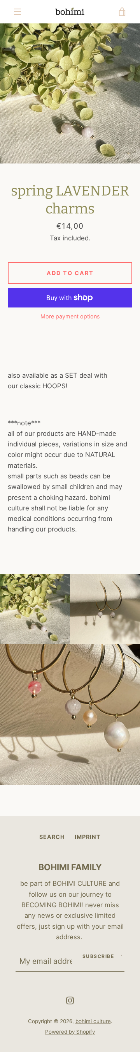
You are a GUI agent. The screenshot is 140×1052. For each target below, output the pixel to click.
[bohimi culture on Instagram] (70, 1000)
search (52, 836)
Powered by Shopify (70, 1032)
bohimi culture (93, 1021)
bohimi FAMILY (70, 867)
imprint (88, 836)
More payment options (70, 316)
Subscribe (98, 956)
